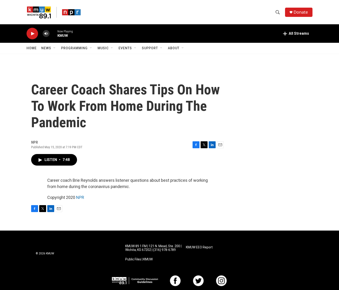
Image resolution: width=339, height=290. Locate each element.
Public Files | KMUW (139, 259)
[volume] (46, 33)
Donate (301, 12)
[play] (32, 33)
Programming (74, 48)
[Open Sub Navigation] (54, 48)
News (46, 48)
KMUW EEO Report (199, 247)
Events (125, 48)
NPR (80, 197)
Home (32, 48)
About (173, 48)
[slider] (53, 33)
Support (150, 48)
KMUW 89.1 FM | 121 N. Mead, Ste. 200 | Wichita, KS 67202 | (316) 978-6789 (153, 248)
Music (103, 48)
